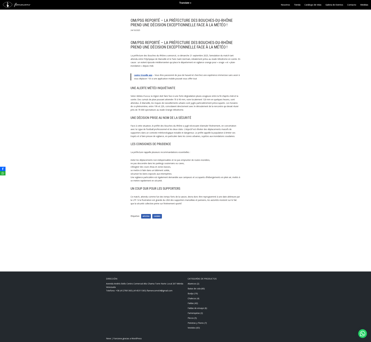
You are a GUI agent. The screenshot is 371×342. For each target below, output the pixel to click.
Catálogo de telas (312, 4)
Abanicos (192, 283)
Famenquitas (194, 313)
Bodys (191, 293)
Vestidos (192, 327)
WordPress (136, 338)
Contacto (351, 4)
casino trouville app (143, 75)
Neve (108, 338)
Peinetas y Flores (196, 323)
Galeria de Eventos (334, 4)
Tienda (297, 4)
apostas (146, 216)
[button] (362, 333)
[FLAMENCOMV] (16, 4)
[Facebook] (3, 169)
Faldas (191, 303)
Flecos (191, 318)
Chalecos (192, 298)
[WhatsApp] (3, 173)
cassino (157, 216)
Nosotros (285, 4)
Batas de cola (194, 288)
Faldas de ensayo (196, 308)
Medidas (364, 4)
